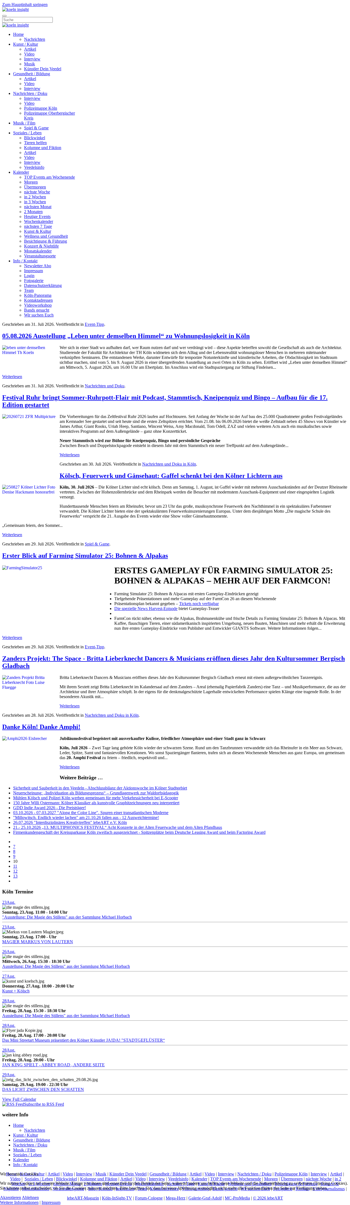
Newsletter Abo (37, 265)
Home (18, 34)
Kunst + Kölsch (16, 991)
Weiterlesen (12, 376)
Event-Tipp (94, 324)
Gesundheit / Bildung (31, 73)
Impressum (33, 270)
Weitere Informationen (19, 1202)
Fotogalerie (33, 280)
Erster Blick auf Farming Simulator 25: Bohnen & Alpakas (85, 555)
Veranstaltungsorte (40, 256)
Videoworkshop (38, 305)
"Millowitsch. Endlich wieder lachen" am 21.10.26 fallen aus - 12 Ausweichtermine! (86, 817)
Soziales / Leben (27, 132)
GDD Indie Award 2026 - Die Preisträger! (49, 807)
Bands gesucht (36, 310)
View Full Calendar (19, 1099)
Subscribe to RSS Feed (44, 1104)
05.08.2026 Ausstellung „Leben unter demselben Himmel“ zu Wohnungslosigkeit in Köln (126, 335)
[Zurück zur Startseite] (15, 9)
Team (29, 290)
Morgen (31, 182)
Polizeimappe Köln (40, 108)
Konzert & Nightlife (41, 246)
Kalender (21, 172)
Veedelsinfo (34, 167)
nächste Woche (37, 192)
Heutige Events (37, 216)
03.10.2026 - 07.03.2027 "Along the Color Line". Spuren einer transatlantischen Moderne (90, 812)
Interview (32, 59)
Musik (29, 64)
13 (15, 876)
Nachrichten (34, 39)
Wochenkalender (38, 221)
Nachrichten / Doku (30, 93)
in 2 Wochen (35, 196)
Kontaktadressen (38, 300)
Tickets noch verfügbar (199, 603)
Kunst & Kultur (37, 231)
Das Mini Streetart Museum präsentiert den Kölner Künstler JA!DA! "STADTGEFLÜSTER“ (83, 1040)
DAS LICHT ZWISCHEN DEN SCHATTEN (43, 1089)
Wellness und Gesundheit (46, 236)
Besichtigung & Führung (45, 241)
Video (29, 54)
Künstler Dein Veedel (42, 68)
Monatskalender (38, 251)
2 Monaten (33, 211)
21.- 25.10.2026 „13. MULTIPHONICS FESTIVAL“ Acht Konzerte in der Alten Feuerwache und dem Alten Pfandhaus (117, 827)
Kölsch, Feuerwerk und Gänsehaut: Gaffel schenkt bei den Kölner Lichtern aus (171, 475)
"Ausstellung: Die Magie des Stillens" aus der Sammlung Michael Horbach (67, 917)
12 (15, 871)
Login (29, 275)
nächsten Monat (37, 206)
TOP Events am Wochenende (49, 177)
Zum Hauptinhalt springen (25, 4)
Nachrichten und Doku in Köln (169, 464)
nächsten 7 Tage (38, 226)
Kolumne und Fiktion (42, 147)
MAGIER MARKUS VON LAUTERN (37, 941)
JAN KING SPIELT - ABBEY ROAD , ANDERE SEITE (53, 1064)
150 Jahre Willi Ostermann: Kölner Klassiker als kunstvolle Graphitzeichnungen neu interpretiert (96, 802)
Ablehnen (30, 1197)
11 (15, 866)
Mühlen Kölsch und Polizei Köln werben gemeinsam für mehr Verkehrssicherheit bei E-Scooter (95, 797)
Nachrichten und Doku (104, 386)
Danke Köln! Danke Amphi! (41, 726)
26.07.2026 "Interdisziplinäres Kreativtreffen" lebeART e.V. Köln (70, 822)
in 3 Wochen (35, 201)
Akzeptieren (10, 1197)
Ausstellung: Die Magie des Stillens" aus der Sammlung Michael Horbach (66, 966)
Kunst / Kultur (25, 44)
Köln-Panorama (37, 295)
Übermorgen (35, 187)
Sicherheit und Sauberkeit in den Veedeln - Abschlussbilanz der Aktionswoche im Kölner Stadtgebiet (100, 788)
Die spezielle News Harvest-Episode (145, 608)
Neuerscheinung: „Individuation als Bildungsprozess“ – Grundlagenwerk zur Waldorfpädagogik (96, 793)
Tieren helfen (35, 142)
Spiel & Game (36, 128)
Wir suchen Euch (39, 315)
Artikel (30, 49)
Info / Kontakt (25, 261)
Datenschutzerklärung (43, 285)
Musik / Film (24, 123)
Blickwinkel (34, 137)
